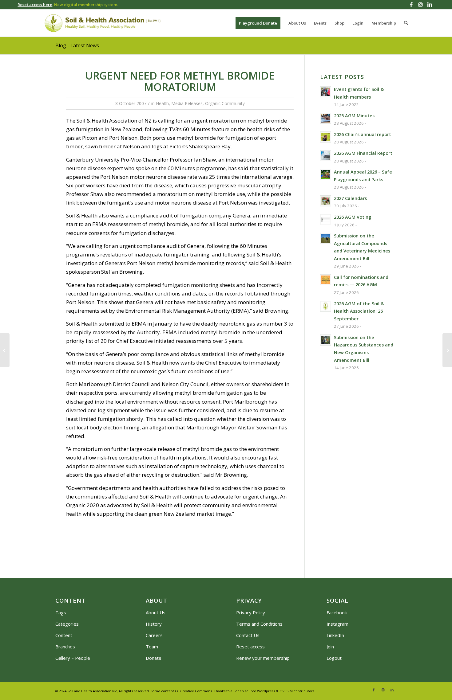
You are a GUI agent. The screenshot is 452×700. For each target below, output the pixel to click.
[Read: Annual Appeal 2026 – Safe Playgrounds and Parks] (325, 174)
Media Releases (187, 103)
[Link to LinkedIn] (429, 4)
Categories (67, 624)
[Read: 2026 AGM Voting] (325, 219)
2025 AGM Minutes (354, 116)
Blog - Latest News (77, 45)
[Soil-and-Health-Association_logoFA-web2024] (102, 23)
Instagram (337, 624)
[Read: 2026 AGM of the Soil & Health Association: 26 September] (325, 306)
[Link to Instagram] (420, 4)
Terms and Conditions (259, 624)
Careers (154, 635)
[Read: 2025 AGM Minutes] (325, 118)
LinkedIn (335, 635)
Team (152, 646)
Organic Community (225, 103)
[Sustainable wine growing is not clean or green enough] (5, 350)
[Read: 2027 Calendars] (325, 200)
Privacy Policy (250, 612)
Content (63, 635)
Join (330, 646)
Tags (60, 612)
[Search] (406, 23)
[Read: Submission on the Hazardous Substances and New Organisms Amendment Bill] (325, 340)
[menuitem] (258, 23)
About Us (155, 612)
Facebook (337, 612)
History (154, 624)
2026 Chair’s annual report (362, 134)
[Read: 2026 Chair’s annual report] (325, 137)
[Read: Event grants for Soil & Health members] (325, 91)
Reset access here (35, 4)
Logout (334, 658)
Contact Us (248, 635)
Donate (153, 658)
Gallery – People (72, 658)
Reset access (250, 646)
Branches (65, 646)
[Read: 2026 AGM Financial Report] (325, 155)
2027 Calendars (350, 198)
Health (162, 103)
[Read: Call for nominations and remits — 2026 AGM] (325, 279)
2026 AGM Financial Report (363, 153)
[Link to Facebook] (411, 4)
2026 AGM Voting (352, 217)
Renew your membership (263, 658)
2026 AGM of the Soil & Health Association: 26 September (359, 311)
